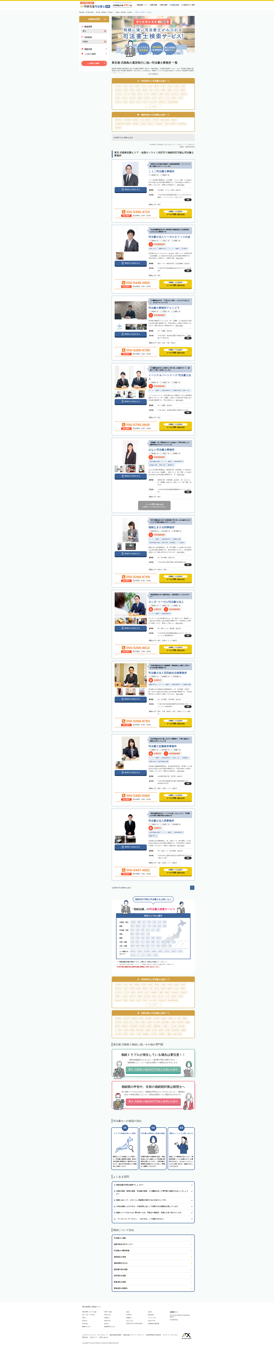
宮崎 (158, 946)
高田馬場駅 (165, 1022)
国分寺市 (133, 98)
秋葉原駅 (134, 1018)
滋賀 (153, 938)
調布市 (167, 94)
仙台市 (133, 955)
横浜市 (133, 951)
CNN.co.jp (107, 1314)
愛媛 (168, 942)
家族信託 (174, 120)
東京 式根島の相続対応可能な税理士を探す (153, 1101)
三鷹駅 (175, 311)
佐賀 (137, 946)
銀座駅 (164, 1018)
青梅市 (140, 98)
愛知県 (154, 750)
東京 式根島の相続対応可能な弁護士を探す (153, 1069)
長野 (142, 930)
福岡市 (161, 951)
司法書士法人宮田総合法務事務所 (167, 672)
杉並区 (138, 90)
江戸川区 (118, 94)
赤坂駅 (125, 1022)
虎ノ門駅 (177, 1018)
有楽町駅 (118, 1018)
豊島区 (145, 90)
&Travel (92, 1314)
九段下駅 (126, 1018)
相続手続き (118, 120)
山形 (159, 922)
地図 (188, 199)
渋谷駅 (125, 1030)
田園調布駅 (157, 1026)
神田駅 (141, 1018)
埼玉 (144, 926)
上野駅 (173, 1022)
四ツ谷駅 (156, 1022)
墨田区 (157, 86)
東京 (132, 926)
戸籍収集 (155, 120)
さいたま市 (141, 955)
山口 (142, 942)
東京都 (154, 175)
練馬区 (170, 90)
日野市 (180, 98)
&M (83, 1314)
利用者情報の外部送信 (153, 1335)
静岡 (137, 934)
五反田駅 (142, 1026)
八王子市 (126, 94)
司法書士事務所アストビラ (164, 307)
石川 (153, 930)
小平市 (167, 98)
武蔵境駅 (161, 1034)
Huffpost (106, 1317)
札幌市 (154, 951)
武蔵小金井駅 (177, 1034)
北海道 (133, 922)
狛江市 (161, 98)
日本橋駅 (156, 1018)
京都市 (174, 951)
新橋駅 (175, 453)
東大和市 (147, 98)
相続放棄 (127, 120)
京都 (142, 938)
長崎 (142, 946)
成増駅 (183, 1030)
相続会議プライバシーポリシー (133, 1335)
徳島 (163, 942)
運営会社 (85, 1337)
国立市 (154, 98)
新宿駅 (149, 1022)
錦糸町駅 (180, 1022)
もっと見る (152, 106)
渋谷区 (125, 90)
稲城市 (174, 98)
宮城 (154, 922)
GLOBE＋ (129, 1314)
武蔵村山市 (162, 102)
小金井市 (125, 98)
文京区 (144, 86)
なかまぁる (129, 1320)
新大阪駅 (175, 824)
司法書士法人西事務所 (161, 820)
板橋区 (163, 90)
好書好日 (129, 1317)
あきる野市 (153, 102)
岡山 (137, 942)
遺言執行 (151, 124)
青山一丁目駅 (134, 1022)
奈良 (147, 938)
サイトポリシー (102, 1335)
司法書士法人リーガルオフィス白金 (169, 236)
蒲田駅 (149, 1026)
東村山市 (118, 102)
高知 (173, 942)
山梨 (137, 930)
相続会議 (150, 1314)
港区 (131, 86)
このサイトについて (89, 1335)
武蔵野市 (153, 94)
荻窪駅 (132, 1030)
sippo (127, 1312)
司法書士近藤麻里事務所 (162, 746)
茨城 (154, 926)
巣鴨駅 (161, 1030)
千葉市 (155, 955)
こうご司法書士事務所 (161, 171)
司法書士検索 (175, 5)
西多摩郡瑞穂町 (173, 102)
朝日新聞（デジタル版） (90, 1312)
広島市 (180, 951)
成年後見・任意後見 (139, 124)
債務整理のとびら (109, 1326)
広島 (132, 942)
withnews (85, 1323)
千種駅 (176, 750)
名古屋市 (164, 750)
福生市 (138, 102)
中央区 (125, 86)
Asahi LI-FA (151, 1320)
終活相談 (118, 128)
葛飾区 (183, 90)
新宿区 (137, 86)
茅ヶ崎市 (165, 531)
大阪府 (154, 824)
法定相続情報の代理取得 (123, 124)
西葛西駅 (146, 1034)
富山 (147, 930)
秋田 (149, 922)
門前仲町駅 (133, 1026)
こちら (160, 964)
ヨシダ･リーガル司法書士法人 (166, 601)
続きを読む (181, 185)
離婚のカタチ (86, 1326)
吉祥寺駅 (175, 676)
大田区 (183, 86)
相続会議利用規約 (116, 1335)
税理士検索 (163, 5)
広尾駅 (175, 240)
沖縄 (169, 946)
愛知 (132, 934)
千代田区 (118, 86)
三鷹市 (161, 94)
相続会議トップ (142, 5)
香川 (158, 942)
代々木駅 (118, 1030)
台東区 (150, 86)
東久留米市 (175, 94)
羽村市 (145, 102)
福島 (164, 922)
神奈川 (138, 926)
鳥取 (147, 942)
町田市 (133, 94)
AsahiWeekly (174, 1320)
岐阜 (142, 934)
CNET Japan (108, 1312)
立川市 (146, 94)
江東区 (163, 86)
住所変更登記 (182, 124)
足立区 (176, 90)
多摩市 (117, 98)
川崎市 (149, 955)
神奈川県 (153, 531)
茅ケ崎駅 (176, 531)
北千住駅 (118, 1034)
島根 (153, 942)
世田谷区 (118, 90)
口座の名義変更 (145, 120)
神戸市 (167, 951)
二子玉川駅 (173, 1026)
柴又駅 (132, 1034)
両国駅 (187, 1022)
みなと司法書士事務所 (161, 449)
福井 (158, 930)
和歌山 (159, 938)
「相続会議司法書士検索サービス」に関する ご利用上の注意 (137, 962)
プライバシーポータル (170, 1335)
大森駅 (165, 1026)
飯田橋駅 (148, 1018)
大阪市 (164, 824)
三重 (147, 934)
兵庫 (137, 938)
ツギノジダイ (152, 1317)
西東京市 (184, 94)
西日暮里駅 (175, 1030)
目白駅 (154, 1030)
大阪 (132, 938)
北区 (151, 90)
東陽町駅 (125, 1026)
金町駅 (125, 1034)
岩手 (144, 922)
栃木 (159, 926)
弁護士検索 (153, 5)
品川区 (170, 86)
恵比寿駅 (181, 1026)
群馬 (164, 926)
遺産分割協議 (165, 120)
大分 (153, 946)
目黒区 (176, 86)
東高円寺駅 (139, 1030)
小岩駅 (138, 1034)
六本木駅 (118, 1022)
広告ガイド (93, 1337)
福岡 (132, 946)
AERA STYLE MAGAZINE (134, 1323)
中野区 (132, 90)
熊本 (147, 946)
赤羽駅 (167, 1030)
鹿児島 (164, 946)
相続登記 (135, 120)
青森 (139, 922)
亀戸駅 (117, 1026)
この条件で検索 (93, 63)
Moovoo (84, 1320)
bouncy (106, 1323)
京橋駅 (170, 1018)
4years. (150, 1312)
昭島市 (132, 102)
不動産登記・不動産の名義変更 (165, 124)
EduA (84, 1317)
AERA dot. (107, 1320)
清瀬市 (125, 102)
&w (87, 1314)
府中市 (140, 94)
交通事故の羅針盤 (153, 1323)
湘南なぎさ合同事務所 (161, 527)
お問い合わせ (103, 1337)
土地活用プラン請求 (188, 5)
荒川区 (157, 90)
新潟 (132, 930)
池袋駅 (175, 605)
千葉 (149, 926)
